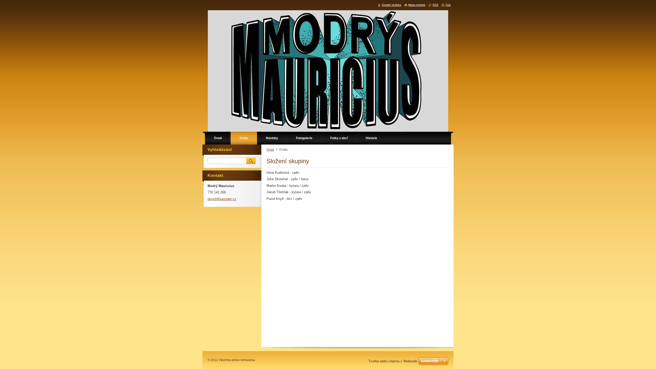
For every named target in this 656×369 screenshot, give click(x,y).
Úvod (270, 149)
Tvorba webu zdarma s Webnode (392, 361)
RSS (435, 4)
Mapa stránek (416, 4)
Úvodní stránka (391, 4)
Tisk (448, 4)
